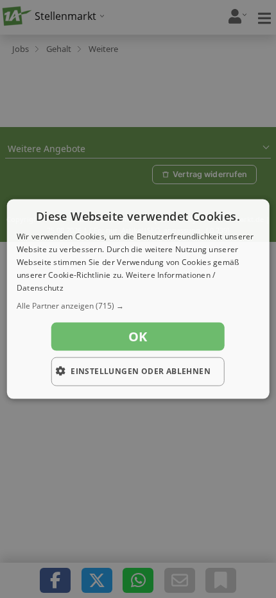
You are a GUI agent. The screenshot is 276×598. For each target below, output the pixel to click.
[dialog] (138, 299)
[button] (138, 306)
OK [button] (138, 336)
